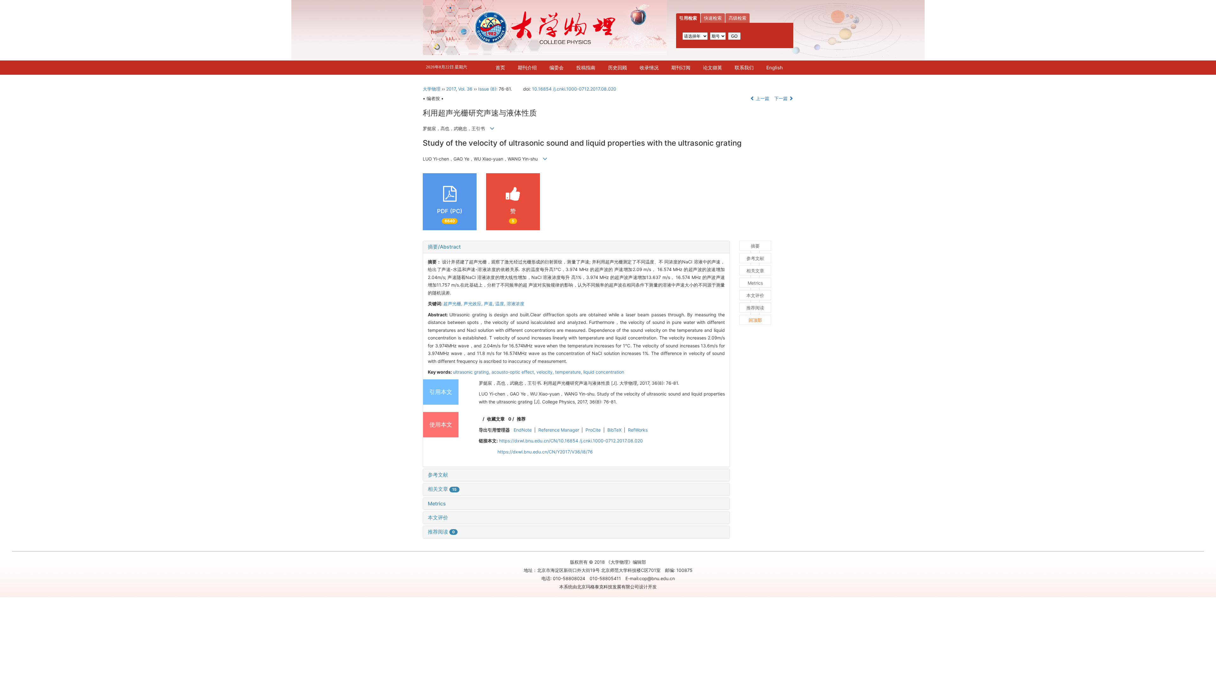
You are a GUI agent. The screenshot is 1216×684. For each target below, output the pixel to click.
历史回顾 (617, 68)
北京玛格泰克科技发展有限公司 (608, 586)
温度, (501, 303)
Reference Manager (558, 430)
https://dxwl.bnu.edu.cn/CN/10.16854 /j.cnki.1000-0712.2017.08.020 (571, 440)
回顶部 (755, 320)
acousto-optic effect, (513, 372)
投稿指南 (585, 68)
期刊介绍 (527, 68)
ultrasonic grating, (472, 372)
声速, (489, 303)
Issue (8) (487, 89)
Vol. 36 (465, 89)
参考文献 (438, 475)
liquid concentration (603, 372)
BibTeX (614, 430)
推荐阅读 (441, 532)
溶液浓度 (515, 303)
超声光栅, (453, 303)
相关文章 (442, 489)
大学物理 (431, 89)
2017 (451, 89)
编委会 (556, 68)
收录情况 (649, 68)
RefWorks (638, 430)
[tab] (576, 247)
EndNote (523, 430)
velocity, (545, 372)
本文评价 (438, 517)
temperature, (569, 372)
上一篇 (762, 98)
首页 (500, 68)
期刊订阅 (680, 68)
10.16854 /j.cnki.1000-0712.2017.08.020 (574, 89)
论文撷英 (712, 68)
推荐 (521, 418)
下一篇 (781, 98)
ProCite (593, 430)
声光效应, (474, 303)
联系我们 (744, 68)
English (774, 68)
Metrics (437, 503)
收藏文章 (496, 418)
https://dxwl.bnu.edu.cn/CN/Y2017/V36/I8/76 (545, 451)
